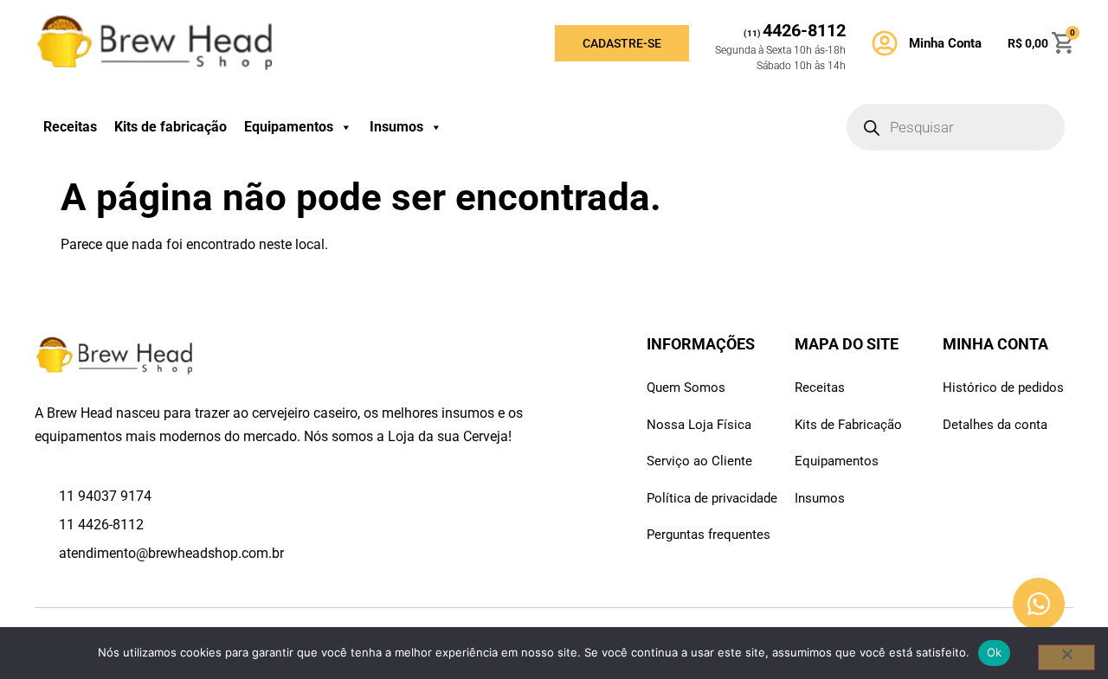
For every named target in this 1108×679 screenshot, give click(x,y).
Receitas (70, 127)
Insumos (396, 127)
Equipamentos (288, 127)
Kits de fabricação (170, 127)
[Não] (1066, 657)
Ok (994, 652)
